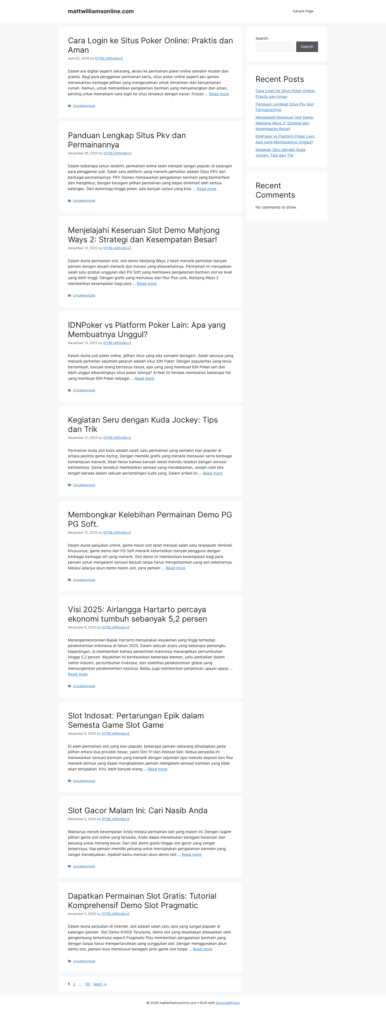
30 (88, 984)
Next (100, 984)
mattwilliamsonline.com (101, 11)
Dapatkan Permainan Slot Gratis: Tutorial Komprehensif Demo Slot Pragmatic (142, 900)
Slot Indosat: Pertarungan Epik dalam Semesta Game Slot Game (136, 720)
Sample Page (303, 11)
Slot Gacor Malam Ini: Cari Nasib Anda (138, 810)
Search (262, 38)
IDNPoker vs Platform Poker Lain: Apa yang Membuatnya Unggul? (147, 329)
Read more (219, 94)
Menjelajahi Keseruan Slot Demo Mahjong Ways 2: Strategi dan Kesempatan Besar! (144, 234)
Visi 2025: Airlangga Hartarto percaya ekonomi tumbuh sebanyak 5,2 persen (137, 614)
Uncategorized (84, 106)
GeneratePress (228, 1003)
